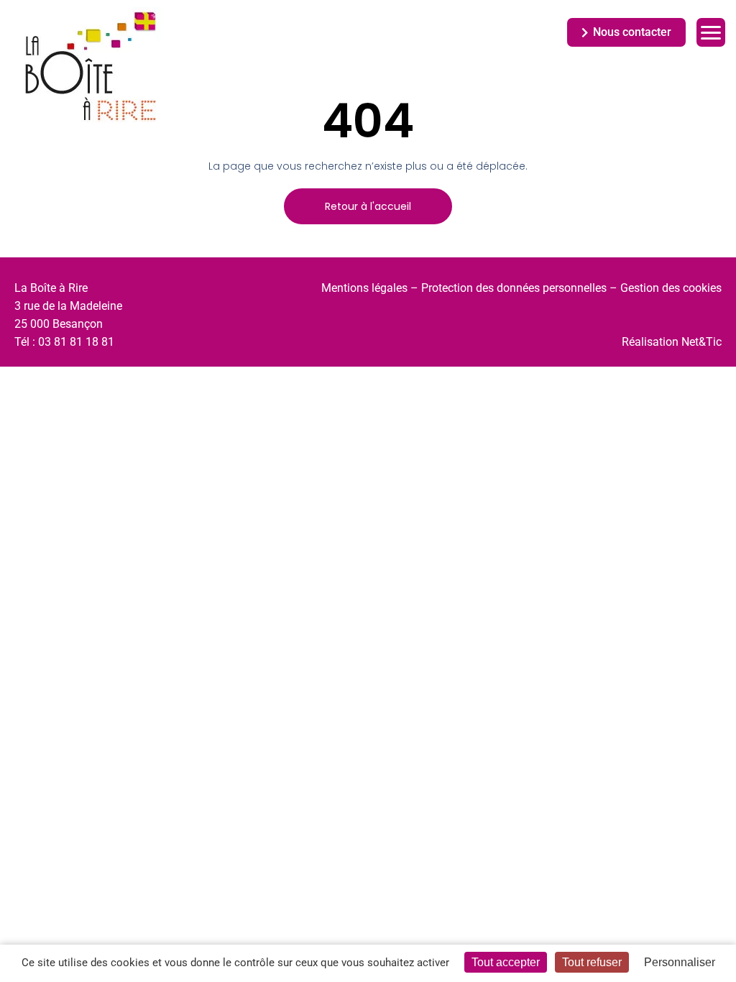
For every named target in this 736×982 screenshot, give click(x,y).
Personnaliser (679, 962)
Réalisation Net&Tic (672, 342)
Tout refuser (592, 962)
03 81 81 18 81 (76, 342)
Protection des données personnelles (514, 288)
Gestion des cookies (671, 288)
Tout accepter (506, 962)
